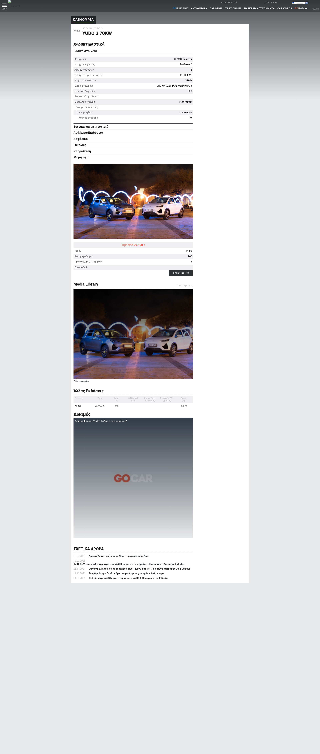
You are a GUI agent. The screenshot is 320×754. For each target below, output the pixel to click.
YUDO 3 (98, 28)
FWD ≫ (301, 8)
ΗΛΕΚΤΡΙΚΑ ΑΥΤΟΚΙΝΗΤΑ (259, 8)
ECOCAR (87, 28)
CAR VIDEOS (284, 8)
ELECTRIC (180, 8)
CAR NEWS (216, 8)
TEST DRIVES (233, 8)
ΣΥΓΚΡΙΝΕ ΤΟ (181, 273)
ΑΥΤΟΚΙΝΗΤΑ (199, 8)
